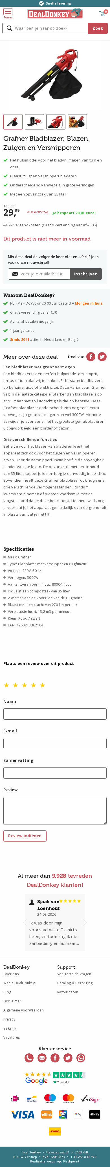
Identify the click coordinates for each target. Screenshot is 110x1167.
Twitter (102, 356)
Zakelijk (9, 1028)
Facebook (90, 356)
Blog (7, 992)
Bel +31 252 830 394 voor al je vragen (29, 1057)
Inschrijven (86, 274)
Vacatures (11, 1037)
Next (85, 922)
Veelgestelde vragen (74, 974)
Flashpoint (71, 1161)
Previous (24, 922)
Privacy (9, 1019)
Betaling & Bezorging (75, 983)
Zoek (98, 28)
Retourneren (67, 992)
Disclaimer (12, 1001)
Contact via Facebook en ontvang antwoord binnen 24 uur (55, 1057)
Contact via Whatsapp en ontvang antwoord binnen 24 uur (80, 1057)
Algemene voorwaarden (23, 1010)
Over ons (11, 974)
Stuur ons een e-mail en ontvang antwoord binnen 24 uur (42, 1057)
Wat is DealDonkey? (19, 983)
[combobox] (55, 28)
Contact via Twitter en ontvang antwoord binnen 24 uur (67, 1057)
